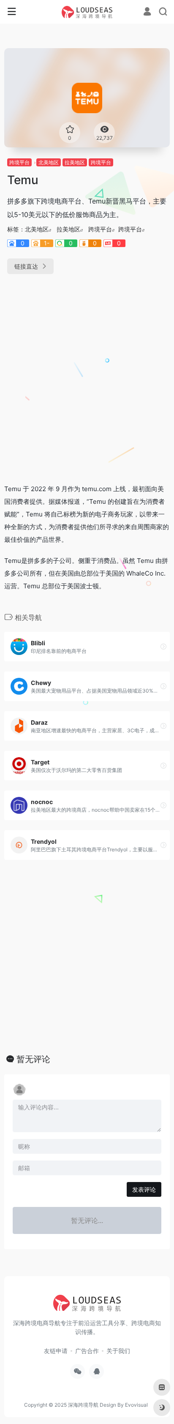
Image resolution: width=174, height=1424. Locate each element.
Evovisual (136, 1405)
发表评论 (144, 1189)
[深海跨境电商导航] (87, 12)
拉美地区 (75, 162)
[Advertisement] (87, 375)
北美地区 (48, 162)
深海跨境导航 (83, 1405)
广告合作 (87, 1350)
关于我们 (118, 1350)
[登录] (147, 12)
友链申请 (56, 1350)
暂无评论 (33, 1059)
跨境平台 (19, 162)
